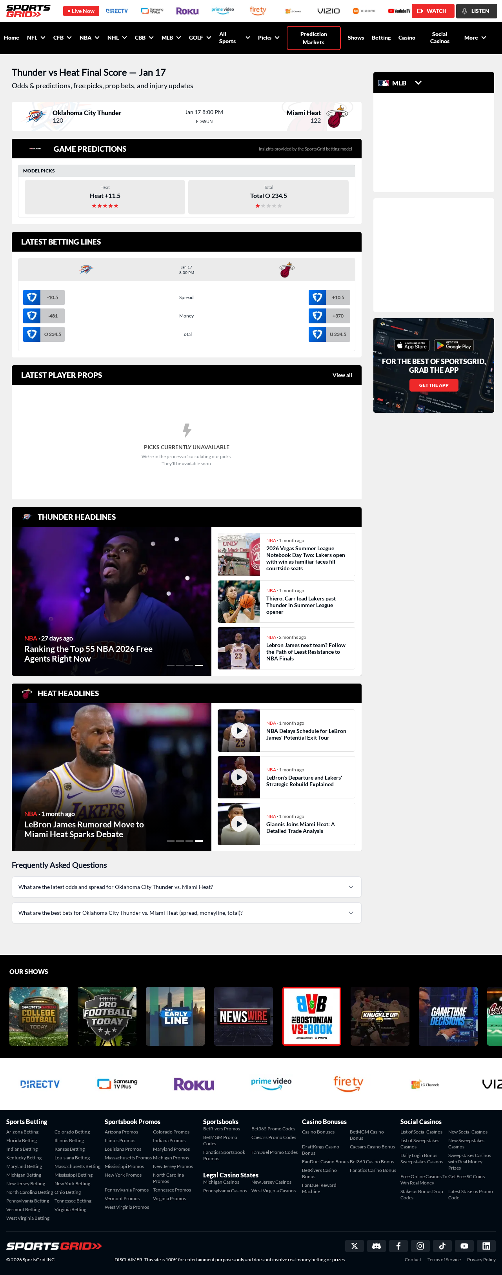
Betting (381, 37)
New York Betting (72, 1183)
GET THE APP (434, 385)
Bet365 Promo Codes (273, 1129)
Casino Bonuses (318, 1132)
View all (342, 375)
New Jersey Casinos (271, 1182)
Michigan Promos (171, 1158)
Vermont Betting (23, 1209)
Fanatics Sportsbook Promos (224, 1155)
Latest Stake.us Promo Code (470, 1194)
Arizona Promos (121, 1132)
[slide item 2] (180, 665)
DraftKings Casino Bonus (320, 1150)
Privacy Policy (481, 1259)
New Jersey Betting (25, 1183)
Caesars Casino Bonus (372, 1147)
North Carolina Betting (29, 1192)
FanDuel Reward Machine (319, 1188)
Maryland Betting (24, 1166)
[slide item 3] (189, 665)
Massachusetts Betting (77, 1166)
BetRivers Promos (221, 1129)
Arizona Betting (22, 1132)
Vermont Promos (122, 1198)
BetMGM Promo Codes (220, 1140)
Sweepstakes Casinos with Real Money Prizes (469, 1161)
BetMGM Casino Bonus (367, 1135)
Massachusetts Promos (128, 1158)
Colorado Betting (72, 1132)
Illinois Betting (69, 1140)
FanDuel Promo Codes (274, 1152)
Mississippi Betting (74, 1175)
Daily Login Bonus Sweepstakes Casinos (421, 1158)
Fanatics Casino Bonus (373, 1170)
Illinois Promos (120, 1140)
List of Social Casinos (421, 1132)
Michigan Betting (23, 1175)
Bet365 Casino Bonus (372, 1161)
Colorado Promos (171, 1132)
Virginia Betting (70, 1209)
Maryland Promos (171, 1149)
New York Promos (123, 1175)
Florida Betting (21, 1140)
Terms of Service (444, 1259)
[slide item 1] (171, 665)
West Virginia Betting (27, 1218)
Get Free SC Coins (466, 1176)
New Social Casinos (467, 1132)
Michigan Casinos (221, 1182)
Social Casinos (439, 37)
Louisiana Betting (72, 1158)
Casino (406, 37)
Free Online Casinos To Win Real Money (423, 1179)
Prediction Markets (313, 38)
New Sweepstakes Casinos (466, 1143)
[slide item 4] (199, 665)
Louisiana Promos (123, 1149)
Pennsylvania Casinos (225, 1190)
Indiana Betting (22, 1149)
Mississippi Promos (124, 1166)
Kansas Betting (70, 1149)
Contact (413, 1259)
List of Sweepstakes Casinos (419, 1143)
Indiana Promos (169, 1140)
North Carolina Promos (168, 1178)
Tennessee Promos (172, 1190)
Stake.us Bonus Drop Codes (421, 1194)
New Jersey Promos (173, 1166)
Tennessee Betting (73, 1201)
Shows (356, 37)
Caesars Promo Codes (273, 1137)
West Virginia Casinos (273, 1190)
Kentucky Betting (24, 1158)
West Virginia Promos (127, 1207)
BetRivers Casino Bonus (319, 1173)
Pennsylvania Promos (127, 1190)
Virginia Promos (169, 1198)
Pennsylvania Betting (27, 1201)
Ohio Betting (68, 1192)
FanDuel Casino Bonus (325, 1161)
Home (11, 37)
